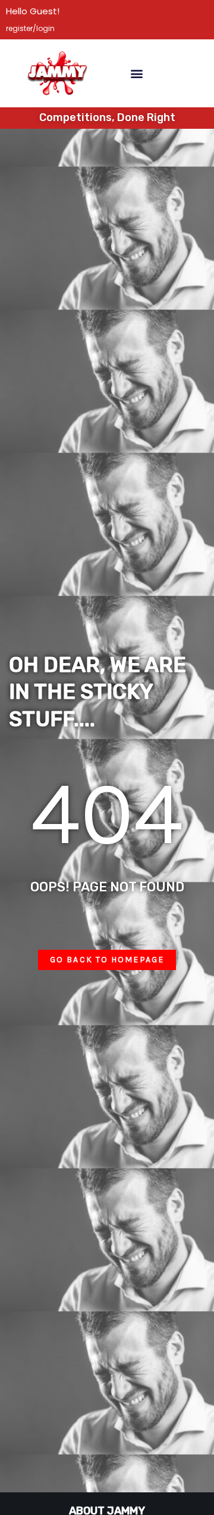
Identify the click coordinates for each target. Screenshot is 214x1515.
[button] (136, 73)
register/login (30, 28)
